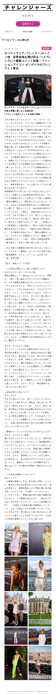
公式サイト (28, 24)
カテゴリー (9, 32)
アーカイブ (46, 32)
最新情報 (46, 48)
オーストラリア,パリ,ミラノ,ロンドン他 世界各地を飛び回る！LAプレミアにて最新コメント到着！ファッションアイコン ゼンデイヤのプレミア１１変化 (27, 61)
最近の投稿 (28, 32)
